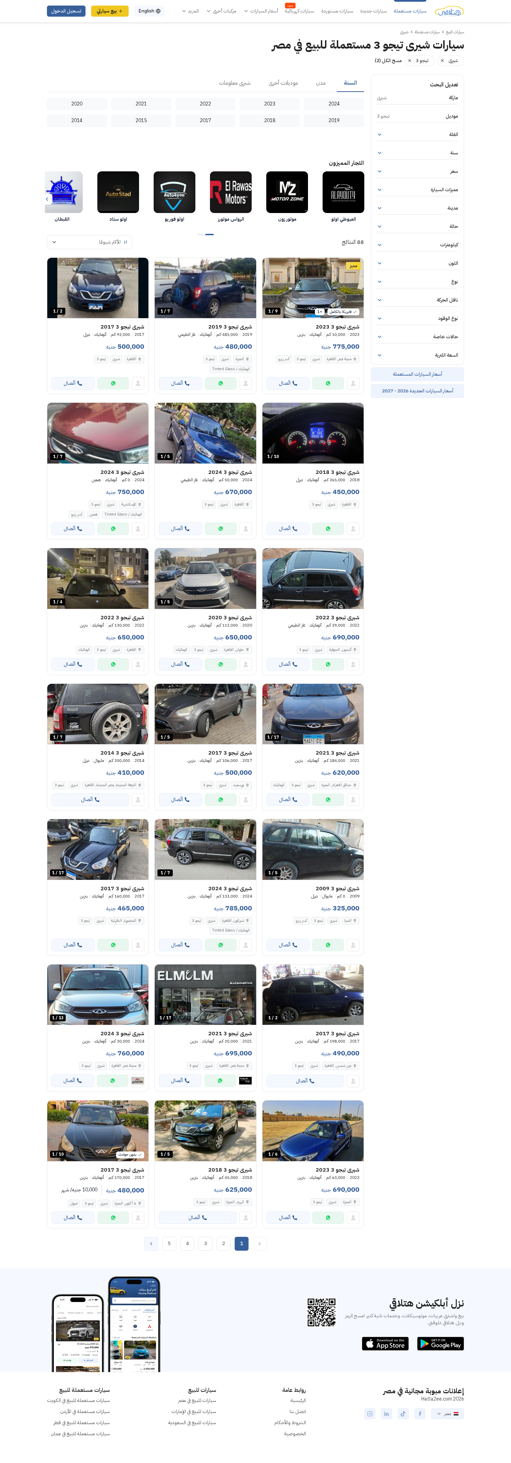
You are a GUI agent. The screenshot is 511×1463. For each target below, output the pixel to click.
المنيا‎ (347, 921)
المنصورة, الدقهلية (123, 921)
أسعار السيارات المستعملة (417, 374)
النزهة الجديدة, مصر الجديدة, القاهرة (110, 785)
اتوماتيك (181, 650)
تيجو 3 (301, 359)
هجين (93, 514)
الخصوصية (295, 1433)
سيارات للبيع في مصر (197, 1400)
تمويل (74, 1203)
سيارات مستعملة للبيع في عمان (80, 1433)
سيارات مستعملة (410, 11)
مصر (447, 1414)
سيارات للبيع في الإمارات (193, 1411)
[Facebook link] (419, 1413)
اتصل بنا (298, 1411)
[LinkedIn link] (386, 1413)
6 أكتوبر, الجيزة (125, 1203)
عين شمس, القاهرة (338, 1066)
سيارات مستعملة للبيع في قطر (82, 1422)
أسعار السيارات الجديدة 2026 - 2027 (417, 390)
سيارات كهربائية (299, 11)
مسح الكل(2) (388, 60)
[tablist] (205, 83)
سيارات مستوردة (337, 11)
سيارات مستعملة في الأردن (85, 1411)
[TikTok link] (403, 1413)
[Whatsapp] (328, 383)
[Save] (270, 266)
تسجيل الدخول (66, 11)
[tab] (350, 83)
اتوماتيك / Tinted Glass (231, 369)
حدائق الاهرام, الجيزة (336, 785)
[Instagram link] (369, 1413)
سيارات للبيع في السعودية (192, 1422)
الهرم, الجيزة (235, 1202)
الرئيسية (298, 1400)
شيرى (316, 359)
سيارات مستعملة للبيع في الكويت (78, 1400)
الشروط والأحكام (290, 1422)
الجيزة (240, 359)
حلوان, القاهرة (234, 650)
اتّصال (285, 383)
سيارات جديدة (373, 11)
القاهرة (131, 359)
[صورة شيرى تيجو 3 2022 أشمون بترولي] (313, 578)
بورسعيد (238, 785)
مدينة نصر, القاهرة (339, 359)
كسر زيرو (284, 359)
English (146, 11)
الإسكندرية (128, 504)
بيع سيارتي (107, 11)
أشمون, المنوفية (340, 650)
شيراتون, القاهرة (233, 921)
